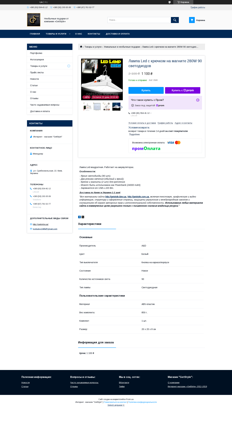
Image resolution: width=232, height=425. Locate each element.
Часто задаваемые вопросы (44, 105)
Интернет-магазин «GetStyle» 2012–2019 (187, 386)
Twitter (122, 386)
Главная (35, 34)
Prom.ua (130, 399)
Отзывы (34, 98)
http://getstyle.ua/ (40, 224)
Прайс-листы (37, 72)
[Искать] (175, 20)
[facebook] (79, 217)
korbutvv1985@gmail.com (45, 229)
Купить (146, 90)
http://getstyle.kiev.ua (115, 196)
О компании (173, 382)
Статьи (34, 85)
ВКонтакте (124, 382)
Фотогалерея (37, 59)
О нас (78, 34)
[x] (83, 217)
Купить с (177, 90)
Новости (34, 79)
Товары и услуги (56, 34)
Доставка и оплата (118, 34)
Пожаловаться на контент (115, 402)
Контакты (94, 34)
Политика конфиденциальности (142, 402)
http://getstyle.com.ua (138, 196)
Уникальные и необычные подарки (122, 47)
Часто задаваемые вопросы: (84, 382)
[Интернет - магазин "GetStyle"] (33, 25)
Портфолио (36, 53)
